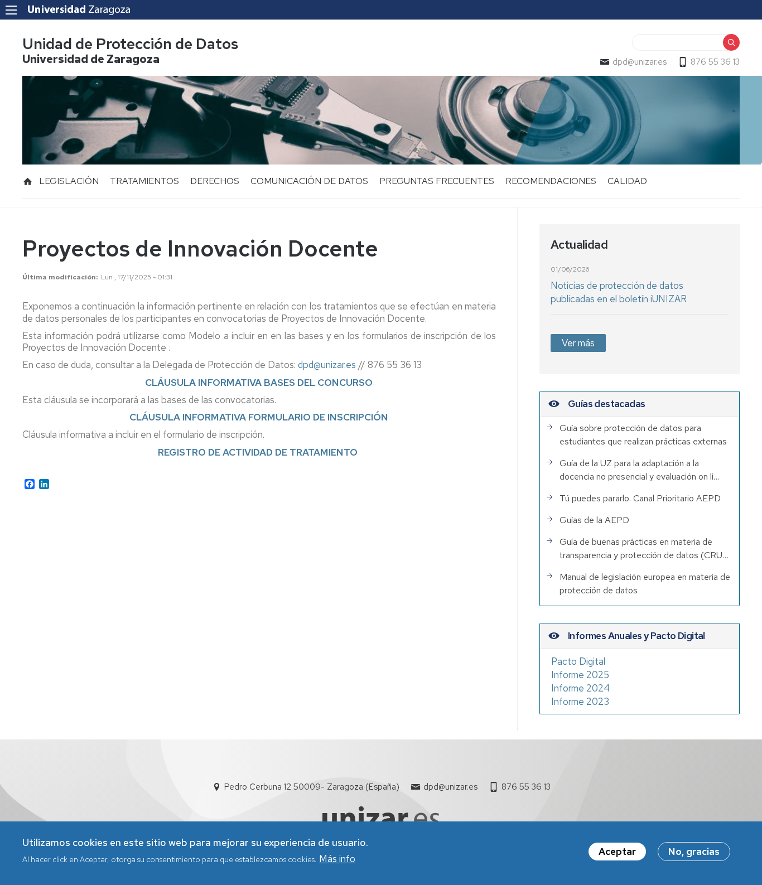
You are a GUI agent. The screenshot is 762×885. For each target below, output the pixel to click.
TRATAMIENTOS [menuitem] (144, 181)
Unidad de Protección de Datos (130, 44)
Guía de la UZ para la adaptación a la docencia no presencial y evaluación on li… (640, 469)
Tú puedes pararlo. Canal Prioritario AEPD (640, 498)
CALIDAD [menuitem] (627, 181)
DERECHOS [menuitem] (214, 181)
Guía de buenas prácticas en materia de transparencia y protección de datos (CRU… (644, 548)
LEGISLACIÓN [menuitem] (69, 181)
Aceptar (617, 851)
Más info (337, 859)
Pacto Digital (578, 661)
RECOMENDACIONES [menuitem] (550, 181)
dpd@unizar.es (640, 61)
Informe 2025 (580, 675)
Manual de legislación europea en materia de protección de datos (645, 583)
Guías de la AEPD (594, 520)
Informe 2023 (580, 701)
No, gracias (694, 851)
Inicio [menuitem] (27, 181)
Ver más (578, 343)
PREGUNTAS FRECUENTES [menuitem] (436, 181)
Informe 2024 (580, 688)
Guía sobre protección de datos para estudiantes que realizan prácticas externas (643, 434)
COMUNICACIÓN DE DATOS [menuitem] (309, 181)
